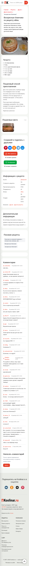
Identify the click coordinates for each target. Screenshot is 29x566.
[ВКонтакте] (10, 148)
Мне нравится (12, 153)
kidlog (6, 345)
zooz (6, 394)
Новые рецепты (6, 523)
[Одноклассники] (14, 148)
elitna (6, 297)
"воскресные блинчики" (11, 246)
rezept (6, 369)
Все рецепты (5, 521)
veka (6, 421)
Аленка (11, 513)
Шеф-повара (19, 528)
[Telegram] (18, 148)
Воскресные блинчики (10, 243)
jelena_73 (7, 415)
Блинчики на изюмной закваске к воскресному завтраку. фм (13, 240)
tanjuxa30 (7, 440)
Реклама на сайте (10, 562)
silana (6, 409)
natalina (7, 280)
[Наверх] (24, 561)
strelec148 (7, 272)
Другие (11, 204)
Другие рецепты (18, 204)
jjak (6, 324)
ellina (6, 288)
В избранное (11, 162)
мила (6, 330)
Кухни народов (5, 533)
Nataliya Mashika (7, 358)
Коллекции (4, 530)
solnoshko (7, 265)
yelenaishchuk (8, 351)
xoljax (6, 400)
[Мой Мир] (22, 148)
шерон (6, 303)
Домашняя (24, 179)
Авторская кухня (20, 523)
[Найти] (26, 2)
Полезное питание (21, 521)
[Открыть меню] (2, 2)
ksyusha (7, 338)
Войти (6, 465)
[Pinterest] (6, 148)
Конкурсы (18, 531)
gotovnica (7, 376)
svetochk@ (8, 428)
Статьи (17, 526)
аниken (7, 386)
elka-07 (7, 315)
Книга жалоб (20, 562)
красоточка (8, 446)
